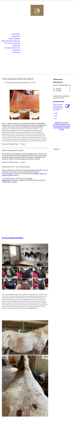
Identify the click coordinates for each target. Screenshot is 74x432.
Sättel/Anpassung (12, 48)
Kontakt (16, 52)
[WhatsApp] (56, 116)
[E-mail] (56, 113)
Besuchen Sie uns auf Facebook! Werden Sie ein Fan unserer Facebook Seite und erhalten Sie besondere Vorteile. (61, 126)
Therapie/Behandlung (10, 41)
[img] (37, 10)
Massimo (36, 173)
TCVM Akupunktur (12, 43)
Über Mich (16, 36)
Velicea (42, 173)
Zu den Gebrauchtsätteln (12, 238)
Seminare (16, 45)
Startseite (15, 34)
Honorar (16, 50)
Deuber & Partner (7, 175)
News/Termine (14, 39)
